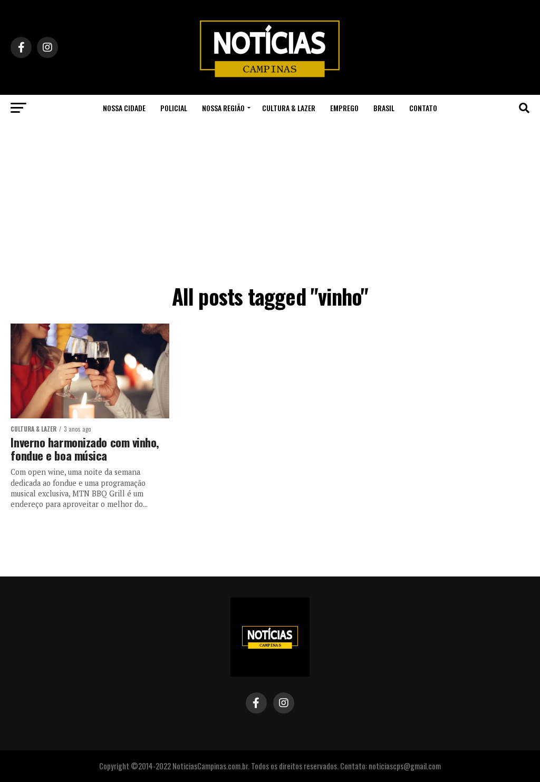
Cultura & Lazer (288, 107)
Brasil (383, 107)
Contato (423, 107)
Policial (173, 107)
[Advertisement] (270, 200)
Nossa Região (223, 107)
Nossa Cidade (124, 107)
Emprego (344, 107)
